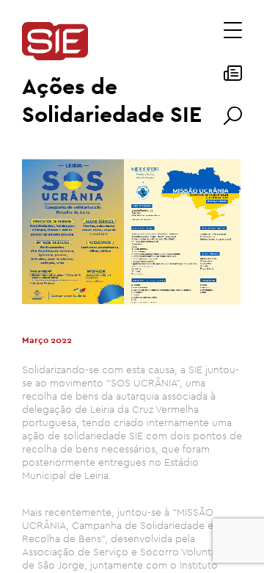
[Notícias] (233, 78)
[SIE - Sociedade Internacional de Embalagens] (55, 42)
